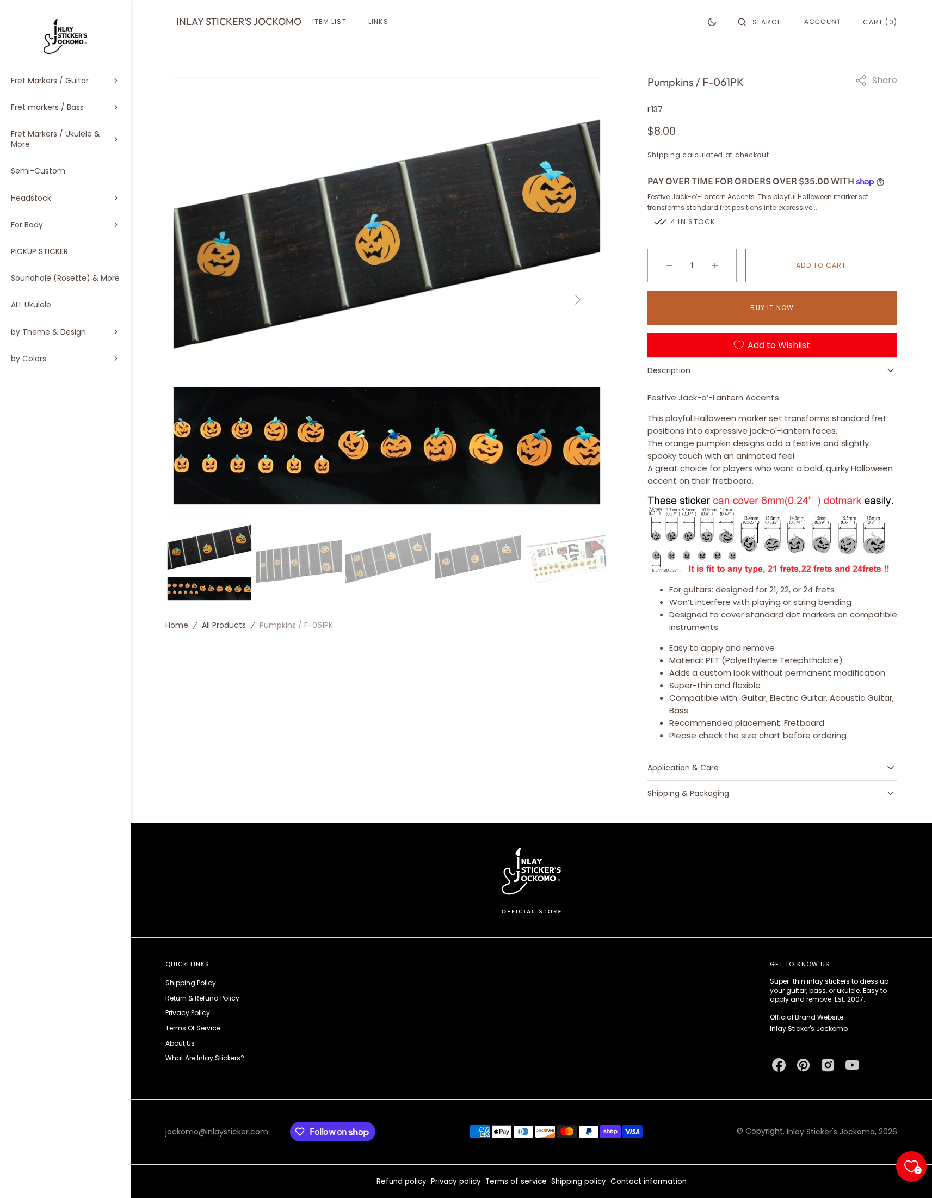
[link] (531, 880)
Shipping (664, 154)
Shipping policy (578, 1181)
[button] (760, 22)
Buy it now (772, 307)
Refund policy (401, 1181)
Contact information (648, 1181)
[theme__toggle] (712, 22)
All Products (224, 625)
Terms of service (516, 1181)
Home (176, 625)
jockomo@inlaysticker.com (216, 1132)
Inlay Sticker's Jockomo (809, 1028)
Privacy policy (456, 1181)
